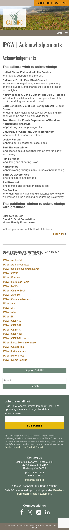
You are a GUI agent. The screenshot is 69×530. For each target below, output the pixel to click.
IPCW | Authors (11, 295)
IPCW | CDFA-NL (12, 334)
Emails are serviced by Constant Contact (24, 447)
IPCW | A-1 (9, 303)
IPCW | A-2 (9, 308)
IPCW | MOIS (10, 286)
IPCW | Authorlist (12, 260)
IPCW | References (13, 355)
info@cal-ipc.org (34, 480)
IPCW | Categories (13, 347)
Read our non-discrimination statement (40, 491)
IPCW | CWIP (10, 273)
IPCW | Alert (10, 312)
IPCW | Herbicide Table (16, 282)
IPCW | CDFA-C (12, 329)
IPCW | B (8, 316)
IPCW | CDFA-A (12, 321)
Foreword (58, 234)
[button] (60, 33)
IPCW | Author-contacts (16, 264)
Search (34, 386)
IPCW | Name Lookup (15, 360)
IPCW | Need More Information (20, 342)
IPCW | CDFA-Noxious (16, 338)
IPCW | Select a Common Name (21, 269)
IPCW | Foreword (12, 277)
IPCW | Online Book (14, 290)
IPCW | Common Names (16, 299)
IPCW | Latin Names (14, 351)
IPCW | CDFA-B (12, 325)
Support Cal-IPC (51, 2)
